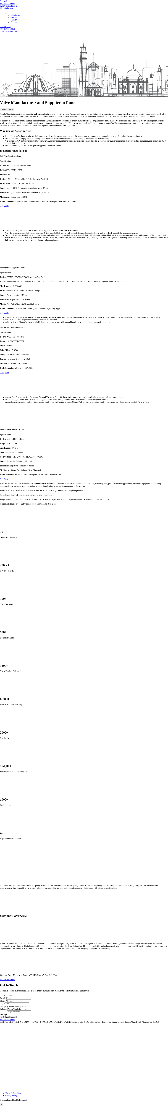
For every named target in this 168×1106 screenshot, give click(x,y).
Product (13, 17)
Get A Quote (5, 1)
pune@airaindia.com (8, 6)
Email (3, 998)
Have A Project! (7, 109)
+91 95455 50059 (7, 3)
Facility (13, 20)
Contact (13, 22)
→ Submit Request (8, 1017)
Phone (3, 1001)
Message (3, 1014)
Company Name (7, 1006)
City (2, 1004)
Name (3, 995)
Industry (3, 1009)
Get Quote (4, 206)
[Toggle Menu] (6, 13)
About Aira (15, 15)
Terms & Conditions (13, 1093)
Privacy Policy (11, 1095)
